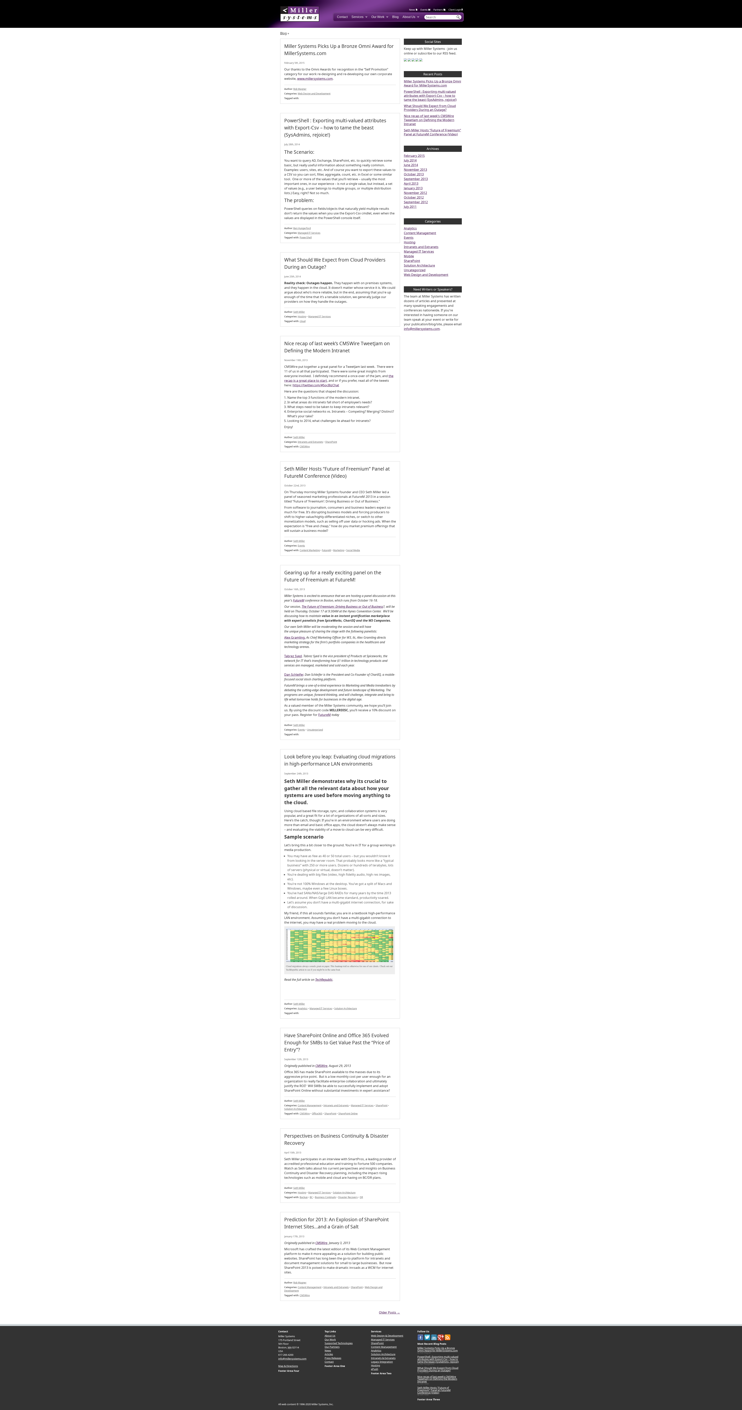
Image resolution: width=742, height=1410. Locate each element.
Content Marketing (310, 550)
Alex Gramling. (294, 637)
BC (311, 1197)
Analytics (302, 1008)
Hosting (302, 316)
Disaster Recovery (348, 1197)
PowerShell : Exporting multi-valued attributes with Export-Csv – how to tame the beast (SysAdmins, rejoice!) (430, 95)
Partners (438, 9)
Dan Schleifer (293, 674)
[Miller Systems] (299, 13)
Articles (329, 1354)
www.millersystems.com (315, 78)
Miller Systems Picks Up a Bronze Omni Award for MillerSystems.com (432, 83)
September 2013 (416, 179)
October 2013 (414, 174)
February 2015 (414, 156)
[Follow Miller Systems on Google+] (417, 59)
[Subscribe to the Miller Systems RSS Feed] (420, 59)
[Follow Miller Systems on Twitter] (409, 59)
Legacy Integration (382, 1361)
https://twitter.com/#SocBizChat (316, 385)
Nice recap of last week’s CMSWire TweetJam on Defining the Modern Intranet (429, 120)
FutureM (326, 550)
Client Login (454, 9)
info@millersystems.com (422, 329)
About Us (408, 17)
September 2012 (416, 202)
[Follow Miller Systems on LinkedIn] (413, 59)
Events (424, 9)
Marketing (338, 550)
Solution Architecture (345, 1008)
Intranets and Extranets (310, 442)
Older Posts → (389, 1312)
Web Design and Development (314, 93)
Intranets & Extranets (383, 1358)
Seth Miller (299, 312)
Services (357, 17)
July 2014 (410, 160)
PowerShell (306, 237)
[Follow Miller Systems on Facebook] (405, 59)
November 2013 (415, 169)
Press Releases (333, 1358)
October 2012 (414, 197)
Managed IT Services (309, 233)
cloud (302, 321)
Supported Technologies (339, 1343)
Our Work (377, 17)
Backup (304, 1197)
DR (361, 1197)
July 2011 (410, 207)
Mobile (409, 256)
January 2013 (413, 188)
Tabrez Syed (293, 656)
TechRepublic (324, 979)
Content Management (309, 1105)
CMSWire (305, 446)
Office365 (317, 1113)
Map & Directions (288, 1366)
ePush (374, 1369)
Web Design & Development (387, 1335)
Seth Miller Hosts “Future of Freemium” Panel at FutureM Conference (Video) (432, 132)
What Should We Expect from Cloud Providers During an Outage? (430, 108)
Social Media (353, 550)
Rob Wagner (299, 89)
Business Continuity (325, 1197)
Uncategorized (315, 729)
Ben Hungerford (302, 228)
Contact (342, 17)
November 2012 (415, 193)
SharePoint (331, 442)
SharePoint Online (348, 1113)
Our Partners (332, 1347)
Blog (395, 17)
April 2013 (411, 183)
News (412, 9)
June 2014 (411, 165)
